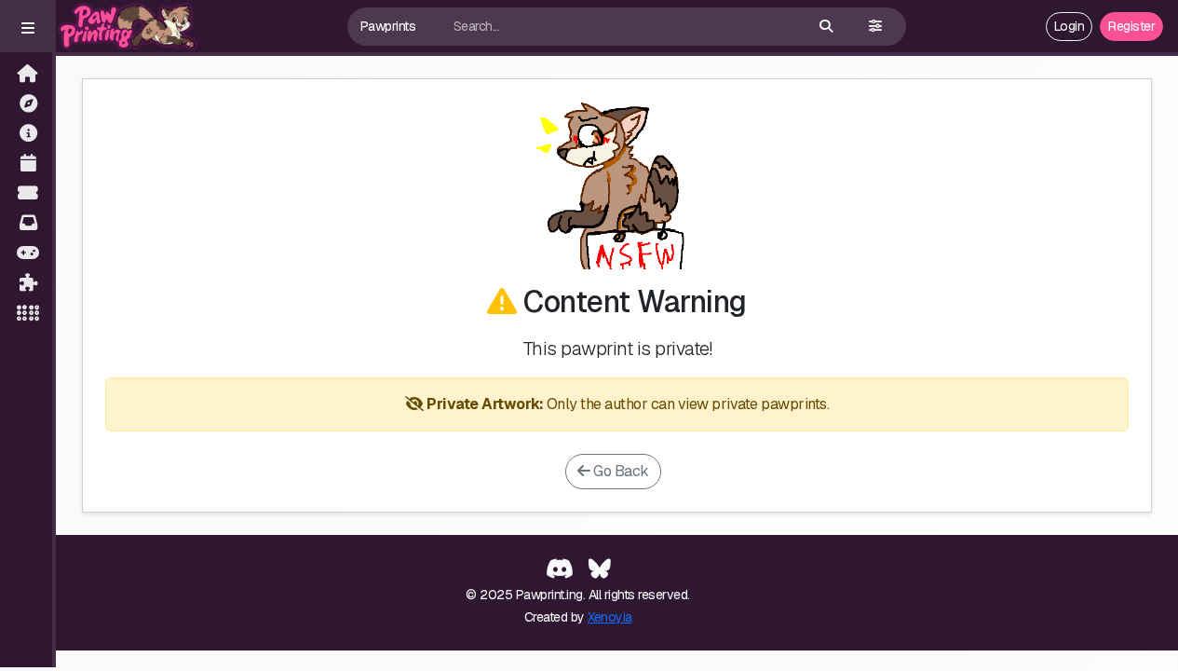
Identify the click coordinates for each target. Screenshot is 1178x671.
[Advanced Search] (875, 26)
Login (1069, 26)
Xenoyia (610, 617)
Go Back (619, 471)
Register (1131, 26)
